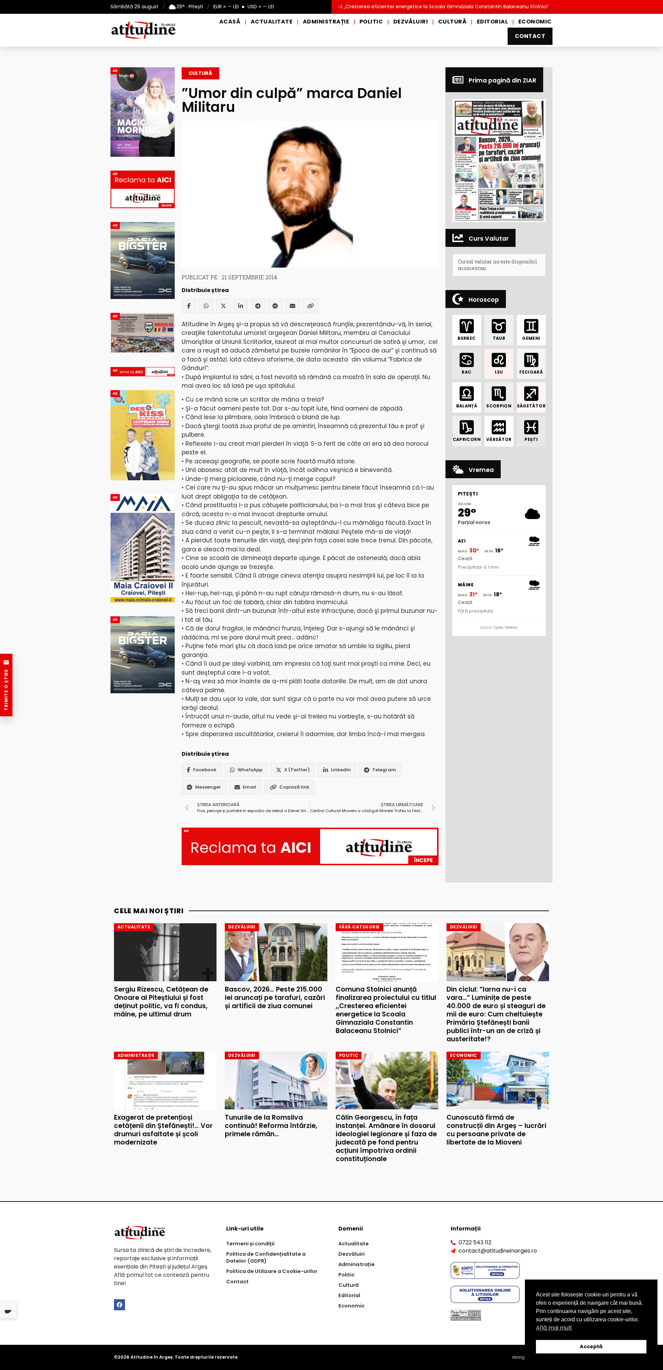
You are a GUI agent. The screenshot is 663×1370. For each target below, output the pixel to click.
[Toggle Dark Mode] (8, 1310)
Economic (535, 22)
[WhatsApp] (206, 306)
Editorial (492, 22)
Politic (371, 22)
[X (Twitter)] (223, 306)
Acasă (229, 22)
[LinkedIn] (240, 306)
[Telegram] (258, 306)
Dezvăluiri (410, 22)
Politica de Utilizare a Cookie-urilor (271, 1271)
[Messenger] (275, 306)
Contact (530, 36)
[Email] (292, 306)
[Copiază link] (310, 306)
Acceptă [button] (591, 1346)
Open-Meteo (505, 627)
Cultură (452, 22)
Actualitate (271, 22)
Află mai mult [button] (554, 1328)
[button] (499, 160)
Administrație (326, 22)
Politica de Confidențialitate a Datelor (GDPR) (266, 1257)
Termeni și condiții (250, 1243)
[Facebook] (189, 306)
